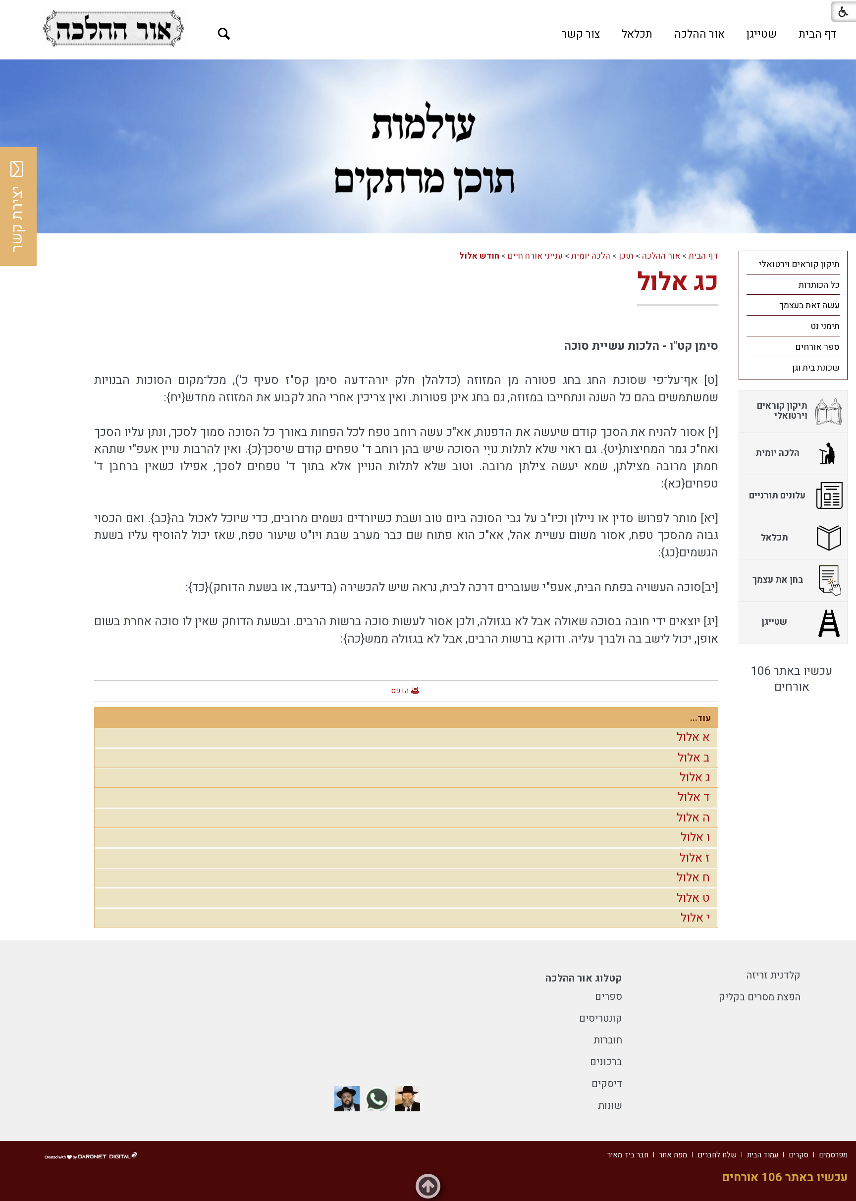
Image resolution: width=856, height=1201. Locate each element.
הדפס (400, 690)
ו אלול (695, 837)
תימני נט (825, 326)
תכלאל (637, 34)
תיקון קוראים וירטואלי (799, 264)
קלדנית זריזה (774, 975)
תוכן (626, 256)
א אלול (693, 737)
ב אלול (694, 757)
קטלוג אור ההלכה (583, 978)
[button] (224, 34)
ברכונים (606, 1062)
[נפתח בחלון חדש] (113, 28)
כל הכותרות (819, 285)
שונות (610, 1105)
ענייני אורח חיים (535, 256)
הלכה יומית (590, 256)
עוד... (700, 718)
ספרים (608, 996)
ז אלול (695, 858)
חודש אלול (479, 256)
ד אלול (694, 797)
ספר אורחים (817, 347)
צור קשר (581, 34)
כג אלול (677, 282)
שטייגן (762, 34)
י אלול (695, 918)
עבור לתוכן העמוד (428, 9)
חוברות (607, 1040)
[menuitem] (818, 34)
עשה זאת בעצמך (809, 305)
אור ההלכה (699, 34)
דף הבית (818, 34)
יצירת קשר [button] (17, 219)
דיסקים (606, 1084)
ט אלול (693, 898)
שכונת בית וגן (816, 368)
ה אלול (693, 817)
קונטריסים (600, 1018)
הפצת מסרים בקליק (760, 997)
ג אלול (695, 777)
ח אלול (693, 877)
